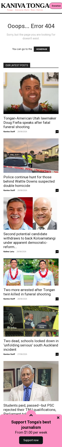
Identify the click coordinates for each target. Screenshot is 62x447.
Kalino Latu (8, 251)
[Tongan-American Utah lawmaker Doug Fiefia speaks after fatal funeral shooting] (31, 93)
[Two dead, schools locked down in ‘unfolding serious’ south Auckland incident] (31, 321)
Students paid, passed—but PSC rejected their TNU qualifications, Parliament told (29, 409)
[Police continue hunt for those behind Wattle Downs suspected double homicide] (31, 155)
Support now (31, 440)
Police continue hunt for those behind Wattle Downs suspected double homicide (29, 181)
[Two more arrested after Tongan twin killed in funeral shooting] (31, 272)
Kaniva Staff (9, 131)
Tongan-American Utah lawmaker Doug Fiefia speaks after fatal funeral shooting (29, 122)
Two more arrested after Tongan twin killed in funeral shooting (29, 292)
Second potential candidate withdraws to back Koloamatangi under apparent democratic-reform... (29, 240)
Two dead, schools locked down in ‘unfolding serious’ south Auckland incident (31, 345)
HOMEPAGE (41, 49)
